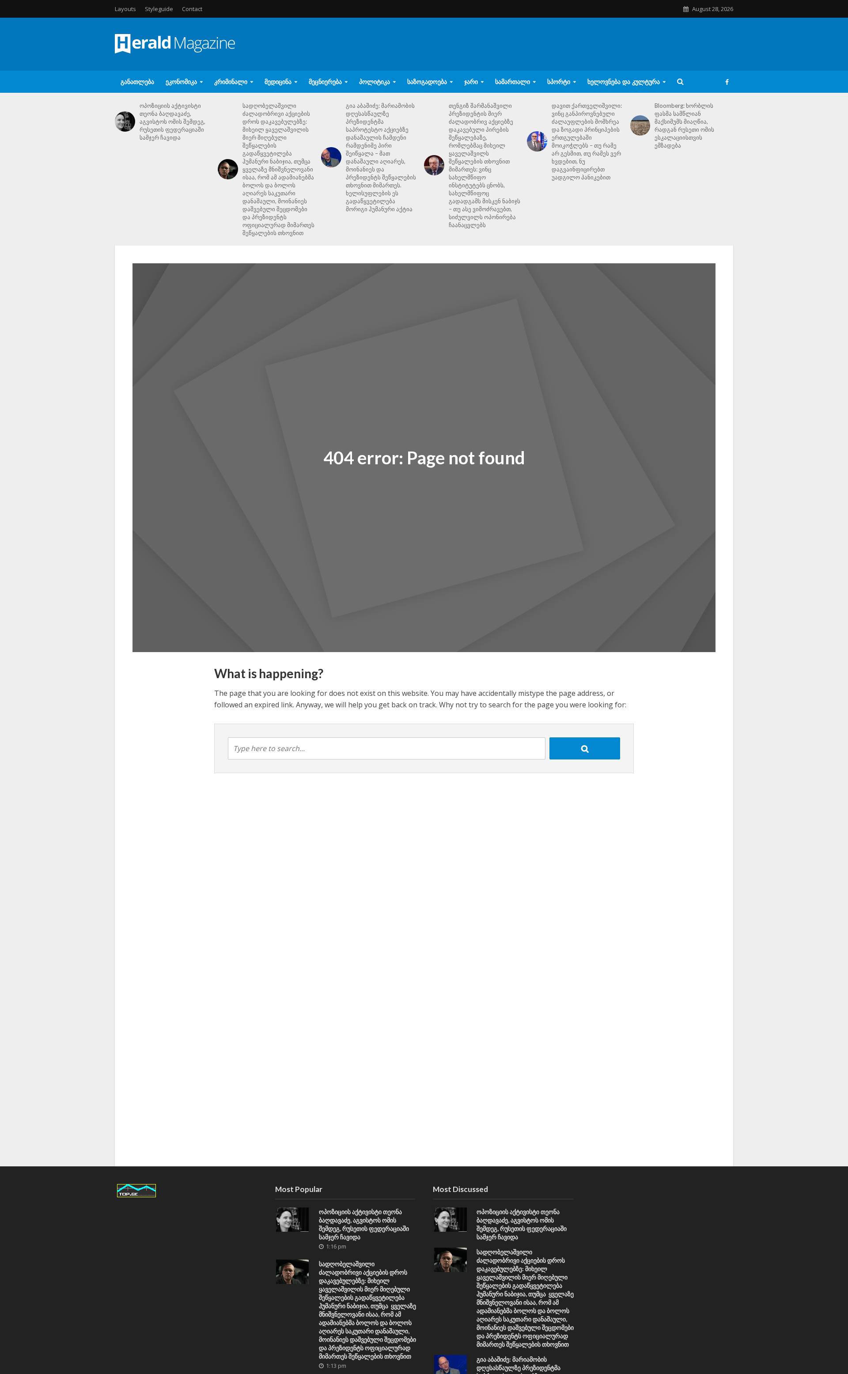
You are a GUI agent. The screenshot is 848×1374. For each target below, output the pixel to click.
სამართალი (512, 81)
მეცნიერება (325, 81)
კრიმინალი (230, 81)
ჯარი (471, 81)
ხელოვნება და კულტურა (623, 81)
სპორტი (558, 81)
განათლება (137, 81)
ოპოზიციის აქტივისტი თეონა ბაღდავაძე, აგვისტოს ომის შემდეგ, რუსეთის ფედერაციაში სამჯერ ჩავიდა (172, 121)
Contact (192, 9)
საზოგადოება (427, 81)
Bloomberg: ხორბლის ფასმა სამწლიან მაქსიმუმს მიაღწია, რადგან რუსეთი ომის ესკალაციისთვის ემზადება (684, 125)
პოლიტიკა (374, 81)
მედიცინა (278, 81)
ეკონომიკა (181, 81)
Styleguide (159, 9)
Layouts (125, 9)
